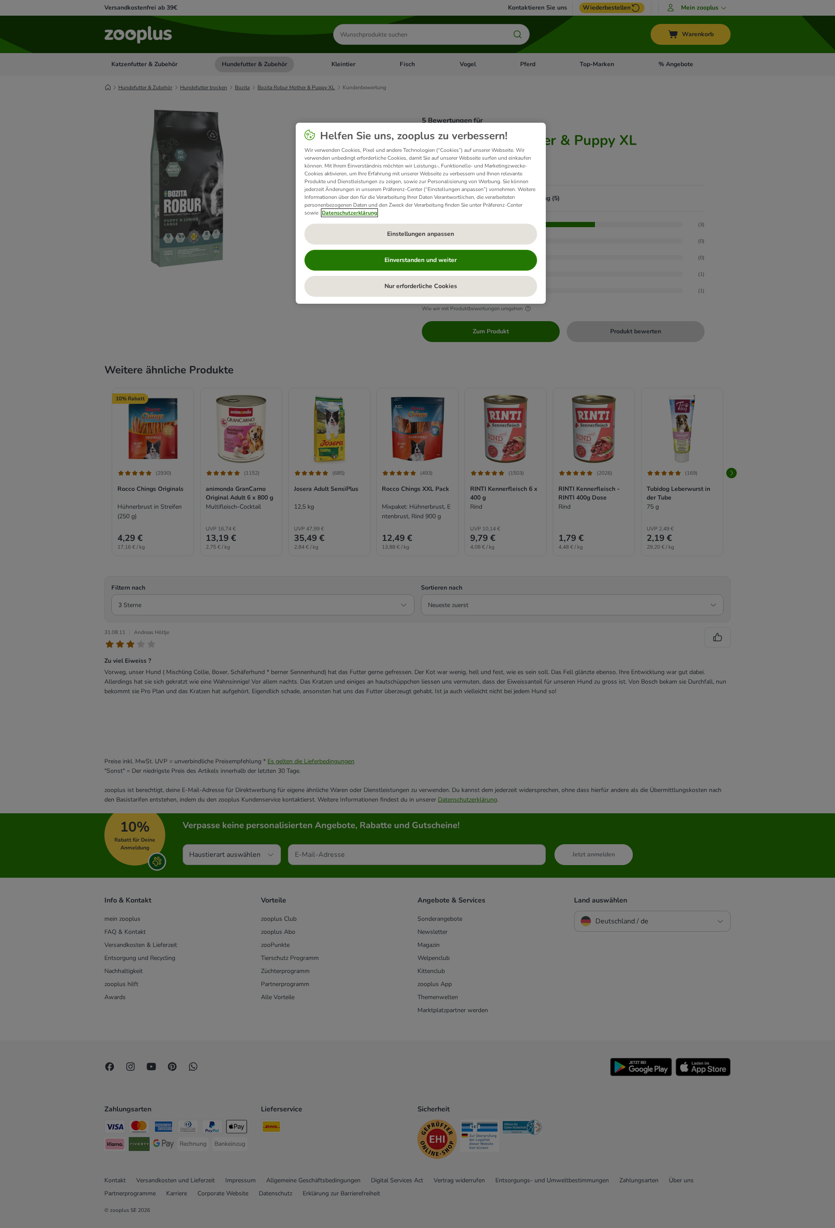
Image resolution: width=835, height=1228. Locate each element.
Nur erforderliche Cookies (420, 286)
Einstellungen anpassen (420, 234)
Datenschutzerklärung (349, 212)
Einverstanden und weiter (420, 260)
